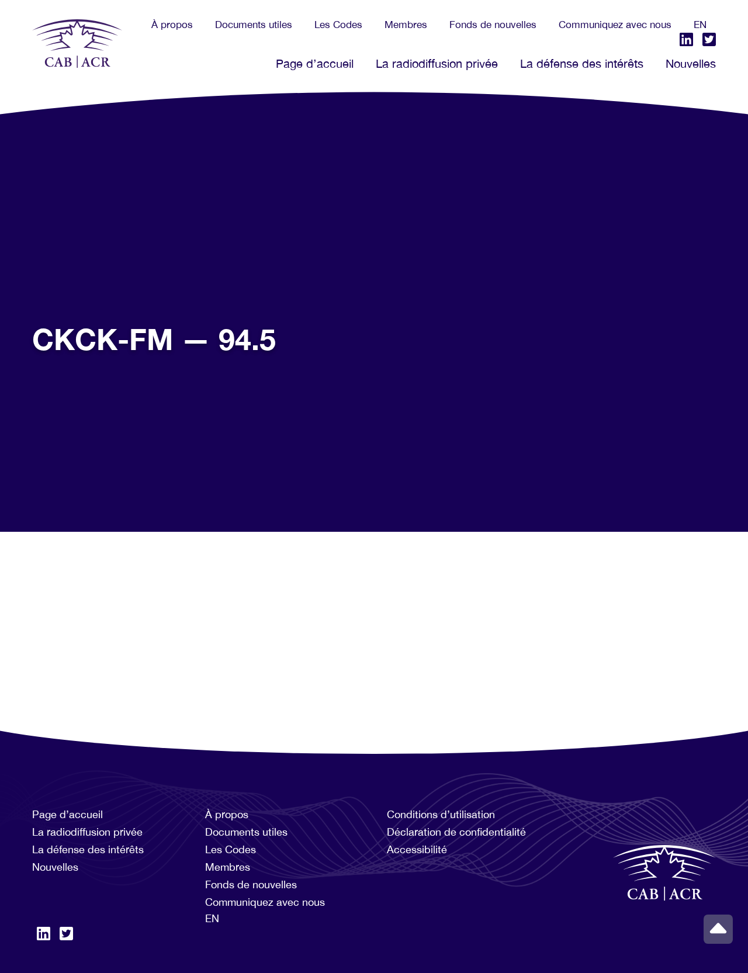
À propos (172, 24)
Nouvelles (691, 63)
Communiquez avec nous (615, 24)
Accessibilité (417, 849)
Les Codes (338, 24)
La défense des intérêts (581, 63)
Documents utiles (253, 24)
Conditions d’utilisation (441, 814)
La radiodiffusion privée (437, 63)
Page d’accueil (315, 63)
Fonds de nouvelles (492, 24)
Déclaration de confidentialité (456, 832)
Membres (406, 24)
